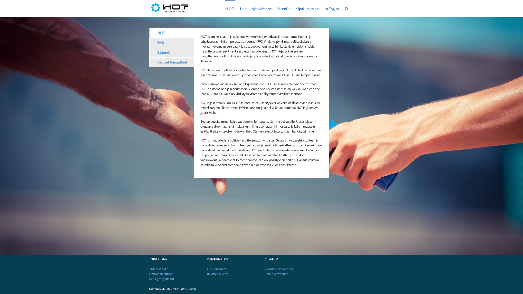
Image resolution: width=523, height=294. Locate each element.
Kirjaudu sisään (217, 269)
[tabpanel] (261, 103)
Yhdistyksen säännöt (279, 269)
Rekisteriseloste (217, 274)
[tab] (172, 33)
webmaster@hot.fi (161, 274)
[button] (346, 8)
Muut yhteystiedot (161, 279)
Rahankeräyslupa (276, 274)
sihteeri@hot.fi (158, 269)
